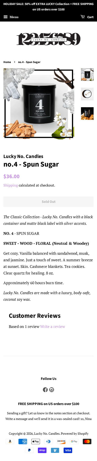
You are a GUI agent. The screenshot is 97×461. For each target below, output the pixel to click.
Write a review (52, 326)
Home (7, 62)
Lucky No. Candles (47, 433)
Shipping (10, 185)
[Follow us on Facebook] (45, 390)
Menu (13, 17)
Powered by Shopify (74, 433)
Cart (90, 17)
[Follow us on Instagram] (51, 390)
